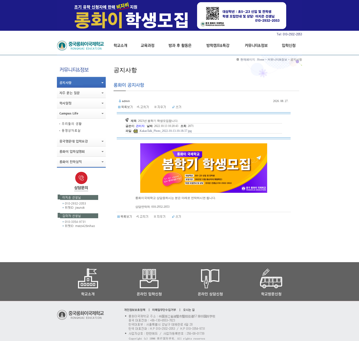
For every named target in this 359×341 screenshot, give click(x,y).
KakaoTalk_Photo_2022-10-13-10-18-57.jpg (166, 131)
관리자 (140, 126)
